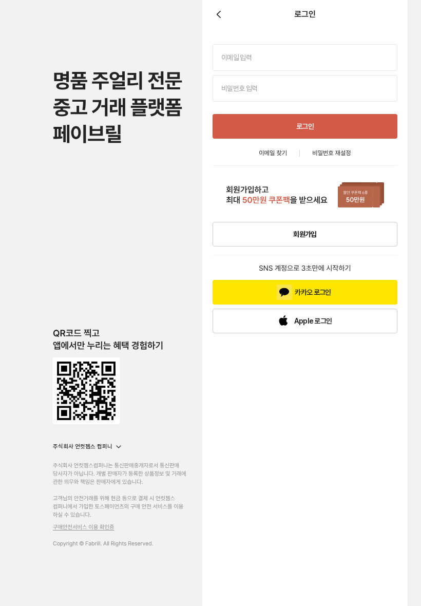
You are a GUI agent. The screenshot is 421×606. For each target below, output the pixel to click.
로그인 (305, 126)
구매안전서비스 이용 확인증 (83, 527)
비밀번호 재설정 (331, 153)
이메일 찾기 (273, 153)
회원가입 (304, 234)
